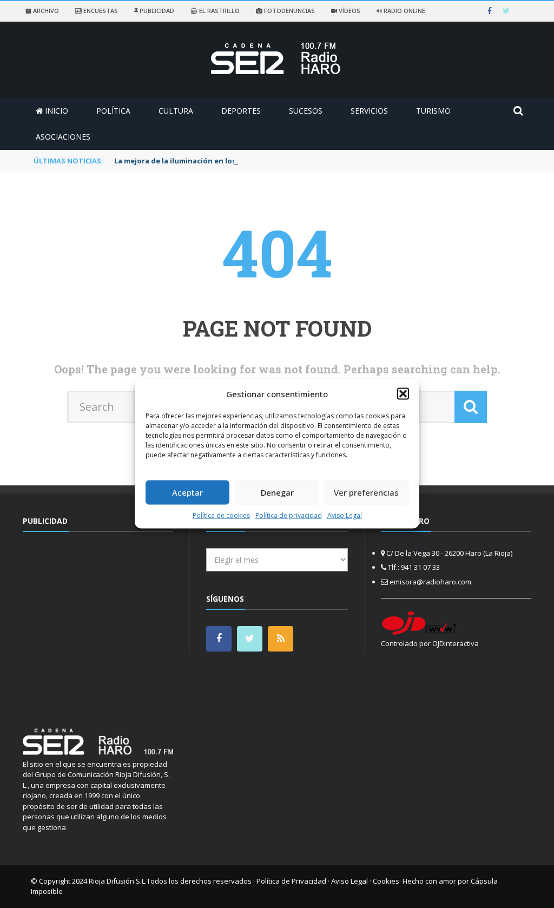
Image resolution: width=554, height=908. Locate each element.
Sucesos (305, 111)
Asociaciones (63, 136)
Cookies (386, 881)
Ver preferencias (366, 492)
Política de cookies (221, 514)
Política (113, 111)
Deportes (241, 111)
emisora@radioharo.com (430, 582)
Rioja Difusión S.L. (118, 881)
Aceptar (187, 492)
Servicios (369, 111)
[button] (403, 394)
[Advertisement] (114, 624)
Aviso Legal (344, 514)
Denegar (277, 492)
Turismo (433, 111)
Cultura (176, 111)
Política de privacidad (288, 514)
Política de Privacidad (291, 881)
